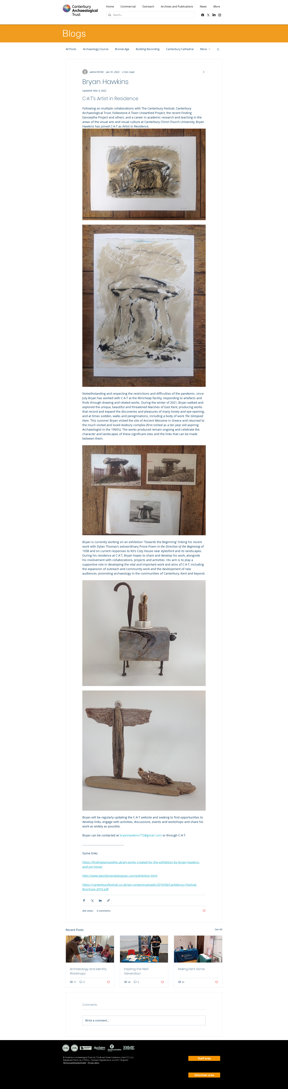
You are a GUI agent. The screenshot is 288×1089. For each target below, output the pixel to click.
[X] (208, 15)
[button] (218, 49)
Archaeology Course (95, 49)
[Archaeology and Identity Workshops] (90, 949)
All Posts (71, 49)
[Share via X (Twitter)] (92, 900)
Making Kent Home (191, 969)
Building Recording (148, 49)
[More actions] (204, 72)
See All (218, 929)
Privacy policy (93, 1062)
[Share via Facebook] (84, 900)
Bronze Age (122, 49)
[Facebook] (202, 15)
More (203, 49)
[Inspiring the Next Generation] (144, 949)
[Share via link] (108, 900)
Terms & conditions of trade (74, 1062)
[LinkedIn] (214, 15)
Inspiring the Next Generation (136, 971)
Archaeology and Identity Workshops (88, 971)
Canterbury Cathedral (180, 49)
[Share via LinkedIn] (100, 900)
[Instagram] (220, 15)
